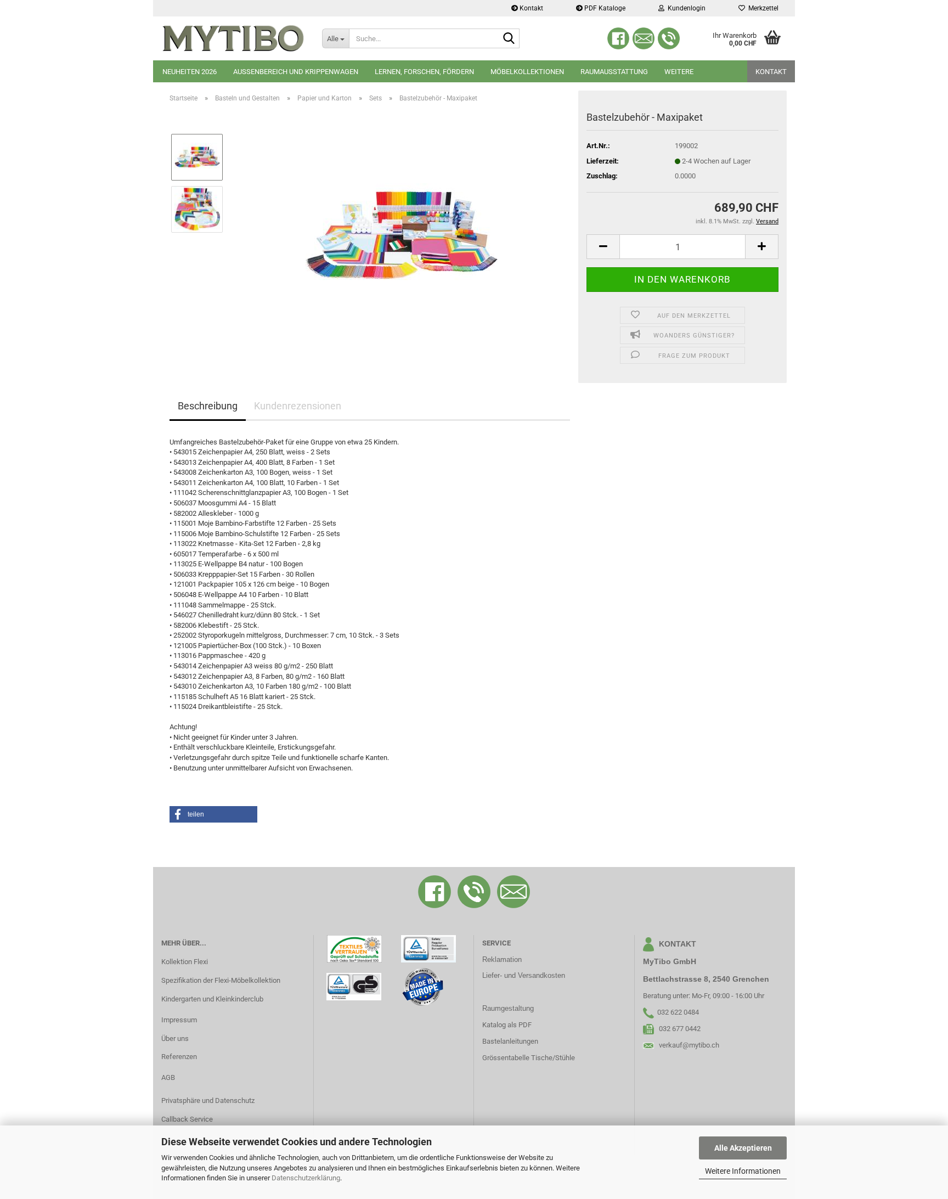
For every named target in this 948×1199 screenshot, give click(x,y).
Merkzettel (761, 8)
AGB (168, 1077)
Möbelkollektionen (527, 71)
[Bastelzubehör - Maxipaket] (402, 234)
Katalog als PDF (507, 1025)
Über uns (175, 1038)
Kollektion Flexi (184, 962)
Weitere (678, 71)
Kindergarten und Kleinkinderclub (212, 999)
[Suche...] (509, 39)
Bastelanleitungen (510, 1041)
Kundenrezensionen (297, 406)
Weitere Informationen (743, 1171)
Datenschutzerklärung (306, 1178)
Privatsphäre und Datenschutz (208, 1100)
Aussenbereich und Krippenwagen (295, 71)
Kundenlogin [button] (685, 8)
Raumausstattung (614, 71)
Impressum (179, 1020)
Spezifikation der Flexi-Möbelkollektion (220, 980)
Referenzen (179, 1056)
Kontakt (530, 8)
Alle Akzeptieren (743, 1148)
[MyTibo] (233, 38)
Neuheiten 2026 (189, 71)
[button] (602, 246)
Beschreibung (208, 406)
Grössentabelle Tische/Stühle (528, 1058)
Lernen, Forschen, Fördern (424, 71)
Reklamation (502, 959)
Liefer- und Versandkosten (523, 975)
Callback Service (187, 1119)
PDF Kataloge (604, 8)
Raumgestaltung (508, 1008)
